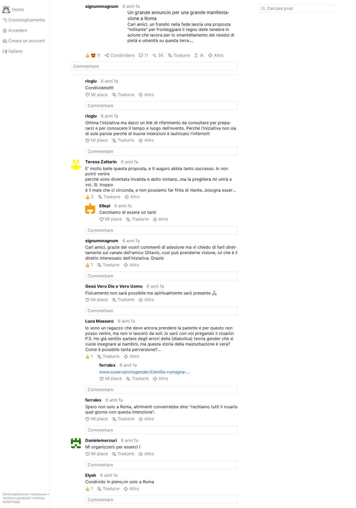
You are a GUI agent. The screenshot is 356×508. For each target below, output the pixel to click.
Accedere (17, 30)
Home (18, 9)
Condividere (122, 55)
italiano (15, 51)
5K (160, 55)
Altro (218, 55)
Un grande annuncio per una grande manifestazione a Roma (178, 15)
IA (202, 55)
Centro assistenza (15, 494)
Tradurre (181, 55)
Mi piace (99, 94)
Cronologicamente (26, 19)
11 (98, 55)
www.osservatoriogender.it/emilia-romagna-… (144, 371)
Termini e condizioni (17, 498)
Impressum (39, 494)
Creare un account (26, 40)
